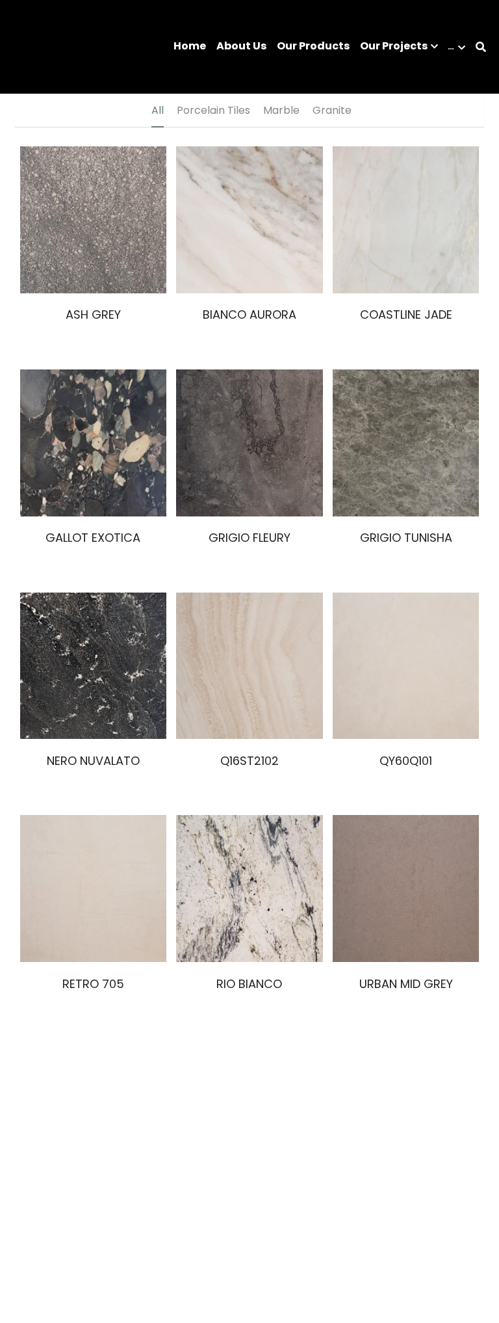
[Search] (481, 47)
